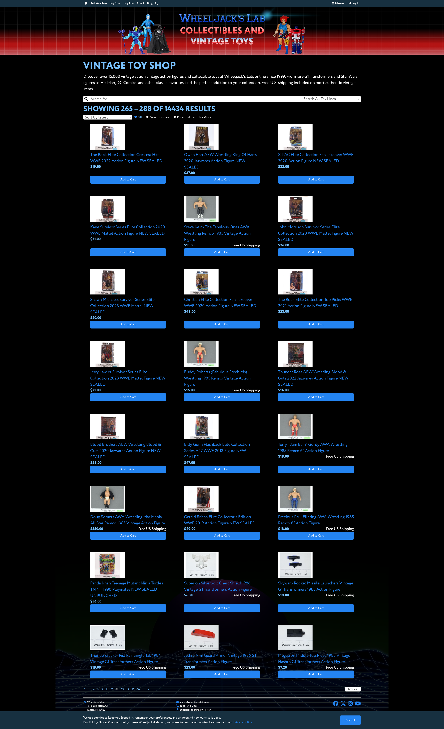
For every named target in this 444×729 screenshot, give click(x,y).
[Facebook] (335, 704)
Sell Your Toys (99, 3)
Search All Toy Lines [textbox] (320, 99)
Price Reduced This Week (194, 117)
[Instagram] (350, 704)
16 (138, 689)
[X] (343, 704)
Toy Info (129, 3)
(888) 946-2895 (189, 706)
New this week (159, 117)
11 (112, 689)
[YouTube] (358, 704)
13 (122, 689)
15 (133, 689)
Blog (150, 3)
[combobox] (331, 99)
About (140, 3)
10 (107, 689)
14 (128, 689)
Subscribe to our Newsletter (195, 710)
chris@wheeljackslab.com (194, 702)
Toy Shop (115, 3)
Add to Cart (128, 179)
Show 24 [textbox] (352, 689)
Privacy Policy (242, 722)
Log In (355, 3)
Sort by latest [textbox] (96, 117)
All (140, 117)
